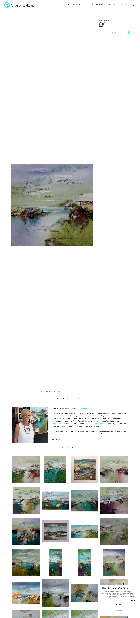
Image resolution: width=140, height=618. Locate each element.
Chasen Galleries (58, 424)
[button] (98, 4)
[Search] (133, 5)
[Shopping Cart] (135, 5)
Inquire (114, 32)
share (45, 392)
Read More (56, 439)
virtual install (57, 392)
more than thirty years (95, 424)
